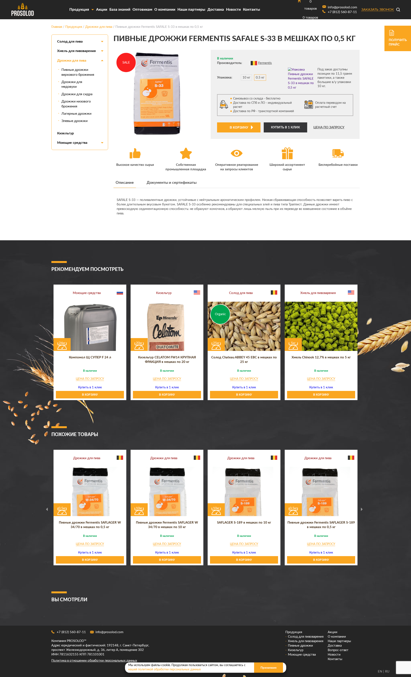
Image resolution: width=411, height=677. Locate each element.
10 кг (246, 77)
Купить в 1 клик (285, 127)
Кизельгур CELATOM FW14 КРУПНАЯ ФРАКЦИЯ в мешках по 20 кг (167, 360)
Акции (101, 9)
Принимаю (269, 667)
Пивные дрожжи (300, 645)
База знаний (119, 9)
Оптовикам (142, 9)
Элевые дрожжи (74, 121)
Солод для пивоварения (305, 636)
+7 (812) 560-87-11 (71, 632)
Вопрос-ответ (338, 650)
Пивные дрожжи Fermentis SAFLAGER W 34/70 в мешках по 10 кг (167, 525)
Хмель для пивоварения (76, 51)
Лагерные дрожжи (76, 113)
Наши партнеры (191, 9)
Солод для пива (70, 41)
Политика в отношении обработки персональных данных (94, 660)
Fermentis (265, 63)
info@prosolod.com (109, 632)
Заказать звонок (377, 9)
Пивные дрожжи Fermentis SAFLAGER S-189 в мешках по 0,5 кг (321, 525)
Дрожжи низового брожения (76, 104)
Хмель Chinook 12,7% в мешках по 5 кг (321, 357)
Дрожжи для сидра (76, 94)
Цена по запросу (328, 127)
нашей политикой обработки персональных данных (164, 669)
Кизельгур (65, 133)
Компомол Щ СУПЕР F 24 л (90, 357)
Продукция (79, 9)
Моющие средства (72, 142)
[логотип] (22, 10)
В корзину (239, 127)
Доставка (215, 9)
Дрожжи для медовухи (71, 84)
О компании (164, 9)
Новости (233, 9)
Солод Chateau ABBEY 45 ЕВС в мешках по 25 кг (244, 360)
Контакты (251, 9)
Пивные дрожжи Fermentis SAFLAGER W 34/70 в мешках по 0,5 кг (90, 525)
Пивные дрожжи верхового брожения (77, 72)
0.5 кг (260, 77)
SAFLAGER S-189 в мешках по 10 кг (244, 522)
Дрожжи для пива (71, 60)
